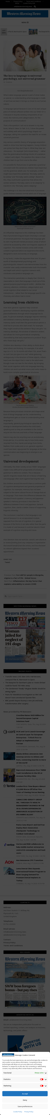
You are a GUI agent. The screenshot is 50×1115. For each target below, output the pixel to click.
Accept (25, 1094)
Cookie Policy (17, 1112)
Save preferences (25, 1106)
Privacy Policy (28, 1112)
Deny (25, 1100)
